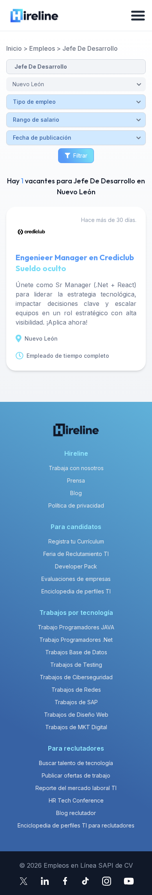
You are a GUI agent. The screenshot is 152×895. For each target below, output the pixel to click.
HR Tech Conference (76, 800)
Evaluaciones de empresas (76, 578)
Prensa (76, 480)
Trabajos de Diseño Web (76, 714)
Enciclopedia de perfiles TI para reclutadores (76, 825)
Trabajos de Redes (76, 689)
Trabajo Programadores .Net (76, 639)
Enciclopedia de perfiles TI (76, 591)
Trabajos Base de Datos (76, 652)
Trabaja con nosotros (76, 468)
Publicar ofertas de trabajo (76, 775)
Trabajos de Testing (76, 664)
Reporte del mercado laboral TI (76, 788)
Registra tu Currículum (76, 541)
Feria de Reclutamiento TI (76, 553)
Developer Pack (76, 566)
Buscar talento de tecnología (76, 763)
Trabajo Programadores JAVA (76, 627)
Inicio (14, 48)
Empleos (42, 48)
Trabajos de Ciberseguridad (76, 677)
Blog (76, 493)
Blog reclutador (76, 813)
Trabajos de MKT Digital (76, 727)
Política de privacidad (76, 505)
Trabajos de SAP (76, 702)
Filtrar (80, 155)
